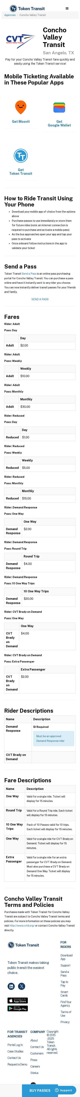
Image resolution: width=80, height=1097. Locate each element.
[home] (27, 9)
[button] (67, 8)
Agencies (10, 15)
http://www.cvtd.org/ (22, 925)
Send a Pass (29, 273)
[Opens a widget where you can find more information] (63, 1090)
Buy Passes (40, 1091)
